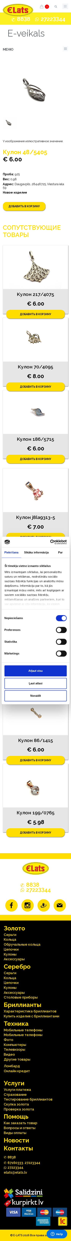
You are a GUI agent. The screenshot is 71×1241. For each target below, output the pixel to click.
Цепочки (11, 949)
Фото (8, 1040)
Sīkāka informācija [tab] (36, 552)
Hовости (16, 1140)
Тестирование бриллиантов (28, 1099)
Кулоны (10, 954)
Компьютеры (15, 1045)
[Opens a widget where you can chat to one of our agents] (56, 1234)
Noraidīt (35, 695)
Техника (16, 1023)
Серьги (10, 935)
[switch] (61, 630)
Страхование (15, 1095)
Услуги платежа (17, 1090)
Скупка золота (16, 1104)
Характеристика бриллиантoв (30, 1011)
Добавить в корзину (24, 206)
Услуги (14, 1083)
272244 (53, 19)
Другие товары (17, 1059)
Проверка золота (19, 1109)
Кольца (10, 939)
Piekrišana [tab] (11, 552)
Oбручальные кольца (22, 944)
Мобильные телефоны (23, 1030)
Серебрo (17, 966)
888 (23, 19)
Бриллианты (22, 1004)
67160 (15, 1163)
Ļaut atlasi (35, 683)
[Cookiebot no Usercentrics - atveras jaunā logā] (50, 542)
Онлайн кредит (17, 1071)
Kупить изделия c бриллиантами (31, 1016)
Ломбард (12, 1066)
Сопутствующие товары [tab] (32, 231)
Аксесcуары (14, 959)
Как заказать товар (20, 1123)
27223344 (32, 1163)
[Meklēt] (56, 6)
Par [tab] (60, 552)
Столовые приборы (21, 997)
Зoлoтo (14, 928)
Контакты (18, 1148)
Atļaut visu (35, 670)
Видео (9, 1054)
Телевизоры (14, 1049)
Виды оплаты (15, 1133)
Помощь (16, 1116)
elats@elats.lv (15, 1172)
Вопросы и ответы (19, 1128)
